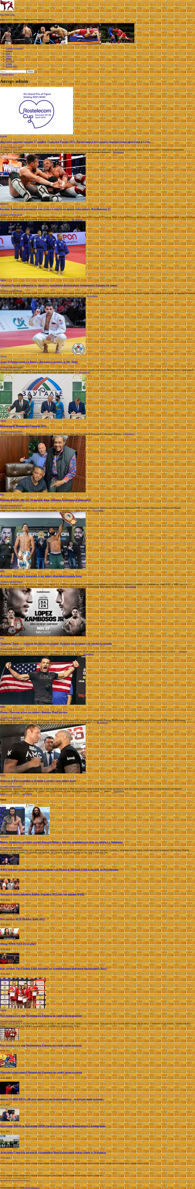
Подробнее (118, 152)
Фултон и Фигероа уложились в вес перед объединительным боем (41, 576)
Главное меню (7, 74)
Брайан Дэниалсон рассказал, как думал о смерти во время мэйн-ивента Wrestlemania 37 (55, 209)
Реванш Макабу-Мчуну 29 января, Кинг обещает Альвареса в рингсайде (45, 499)
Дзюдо (9, 56)
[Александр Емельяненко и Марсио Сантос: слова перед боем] (97, 749)
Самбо (9, 64)
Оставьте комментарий (11, 147)
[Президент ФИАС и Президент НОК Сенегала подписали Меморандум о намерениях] (9, 1120)
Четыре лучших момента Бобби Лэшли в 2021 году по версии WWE (42, 894)
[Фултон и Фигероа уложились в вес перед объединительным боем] (97, 540)
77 (18, 794)
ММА (8, 58)
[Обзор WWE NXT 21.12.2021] (9, 938)
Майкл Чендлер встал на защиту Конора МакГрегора (33, 712)
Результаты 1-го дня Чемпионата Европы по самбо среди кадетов (41, 1045)
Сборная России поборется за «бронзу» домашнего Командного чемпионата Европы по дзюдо (58, 285)
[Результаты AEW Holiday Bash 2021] (9, 913)
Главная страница (14, 48)
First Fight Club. (7, 14)
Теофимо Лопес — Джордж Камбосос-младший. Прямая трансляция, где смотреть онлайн (56, 643)
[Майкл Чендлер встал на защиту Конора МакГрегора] (97, 680)
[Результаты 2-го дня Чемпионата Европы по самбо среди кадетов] (23, 1007)
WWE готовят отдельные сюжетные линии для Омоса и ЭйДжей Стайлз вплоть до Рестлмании (59, 869)
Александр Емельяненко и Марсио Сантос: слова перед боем (38, 780)
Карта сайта (11, 66)
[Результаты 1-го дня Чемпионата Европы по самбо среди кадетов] (9, 1040)
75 (12, 794)
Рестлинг (10, 61)
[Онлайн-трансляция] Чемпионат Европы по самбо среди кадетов (41, 1072)
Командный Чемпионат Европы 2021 (23, 425)
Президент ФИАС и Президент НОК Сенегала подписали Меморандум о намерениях (53, 1125)
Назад (3, 794)
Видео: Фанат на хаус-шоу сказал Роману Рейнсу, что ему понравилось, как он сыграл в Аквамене (61, 842)
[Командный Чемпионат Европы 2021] (97, 396)
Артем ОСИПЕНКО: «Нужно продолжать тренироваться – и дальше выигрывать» (52, 1099)
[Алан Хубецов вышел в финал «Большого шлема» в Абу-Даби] (97, 326)
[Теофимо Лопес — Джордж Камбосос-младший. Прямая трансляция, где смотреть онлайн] (97, 612)
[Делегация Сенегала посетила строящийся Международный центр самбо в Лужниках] (9, 1147)
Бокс (8, 53)
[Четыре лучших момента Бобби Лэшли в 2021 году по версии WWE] (9, 889)
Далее (29, 794)
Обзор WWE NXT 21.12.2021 (18, 943)
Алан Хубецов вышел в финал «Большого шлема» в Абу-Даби (39, 361)
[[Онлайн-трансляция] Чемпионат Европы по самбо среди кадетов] (8, 1067)
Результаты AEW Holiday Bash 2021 (22, 919)
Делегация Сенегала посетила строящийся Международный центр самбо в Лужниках (53, 1152)
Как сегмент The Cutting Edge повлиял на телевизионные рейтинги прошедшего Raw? (53, 968)
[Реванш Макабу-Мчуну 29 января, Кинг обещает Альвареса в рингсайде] (97, 464)
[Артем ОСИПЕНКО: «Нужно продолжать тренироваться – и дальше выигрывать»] (9, 1093)
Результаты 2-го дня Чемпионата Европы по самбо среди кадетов (41, 1015)
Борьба (9, 51)
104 (24, 794)
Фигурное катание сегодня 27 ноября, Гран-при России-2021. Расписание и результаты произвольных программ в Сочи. (75, 141)
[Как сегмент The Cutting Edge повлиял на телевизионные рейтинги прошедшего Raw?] (9, 963)
